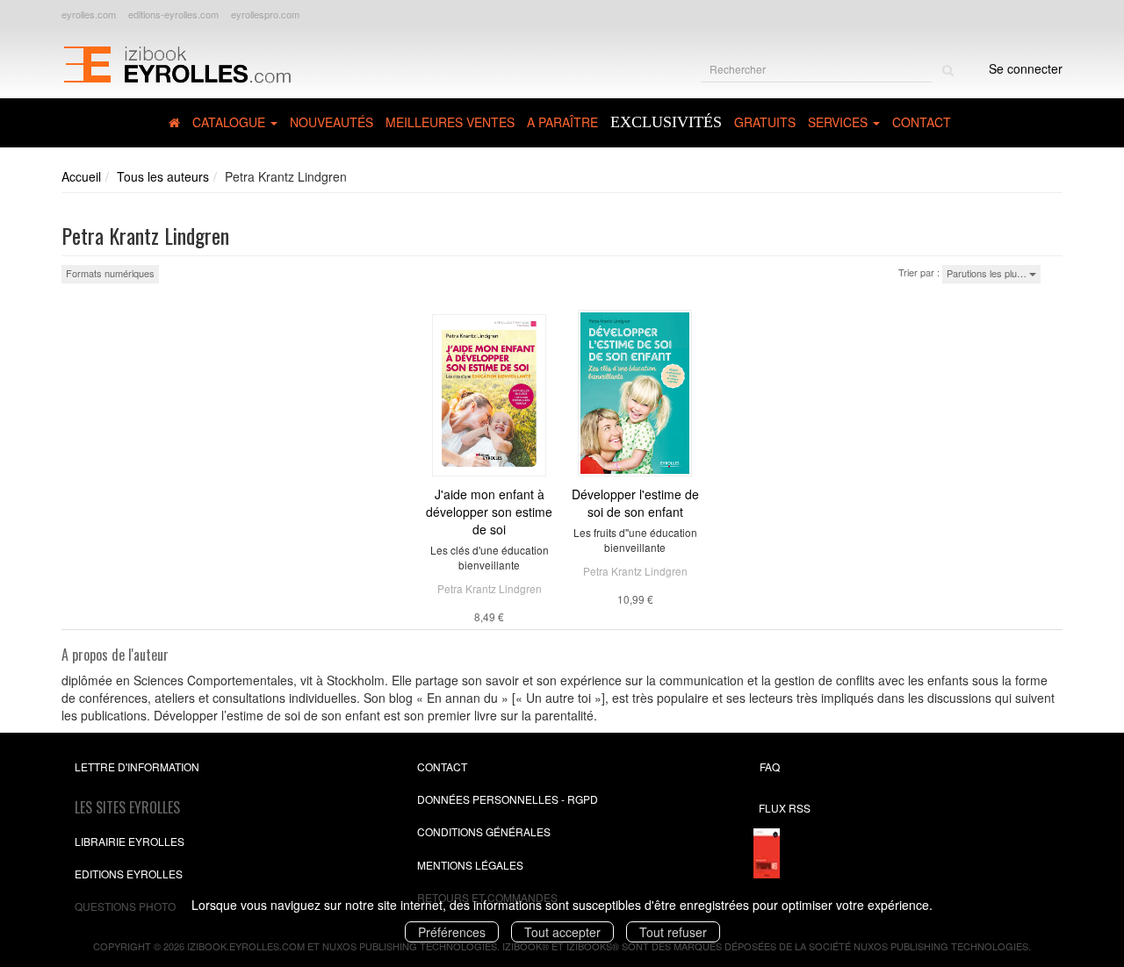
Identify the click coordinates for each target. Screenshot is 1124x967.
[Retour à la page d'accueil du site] (176, 62)
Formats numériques (110, 273)
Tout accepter (562, 932)
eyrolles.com (88, 14)
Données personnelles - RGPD (507, 799)
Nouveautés (331, 122)
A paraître (562, 122)
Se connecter (1026, 68)
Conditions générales (484, 831)
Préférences (452, 932)
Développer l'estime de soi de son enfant (635, 502)
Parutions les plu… (988, 273)
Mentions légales (470, 864)
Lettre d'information (137, 766)
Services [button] (839, 122)
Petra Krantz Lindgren (489, 588)
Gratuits (765, 122)
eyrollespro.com (265, 14)
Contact (921, 122)
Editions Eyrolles (129, 873)
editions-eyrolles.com (173, 14)
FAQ (770, 766)
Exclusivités (666, 122)
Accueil (81, 176)
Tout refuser (673, 932)
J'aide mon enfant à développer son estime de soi (489, 511)
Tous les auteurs (163, 176)
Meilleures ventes (450, 122)
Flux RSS (785, 807)
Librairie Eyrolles (129, 841)
